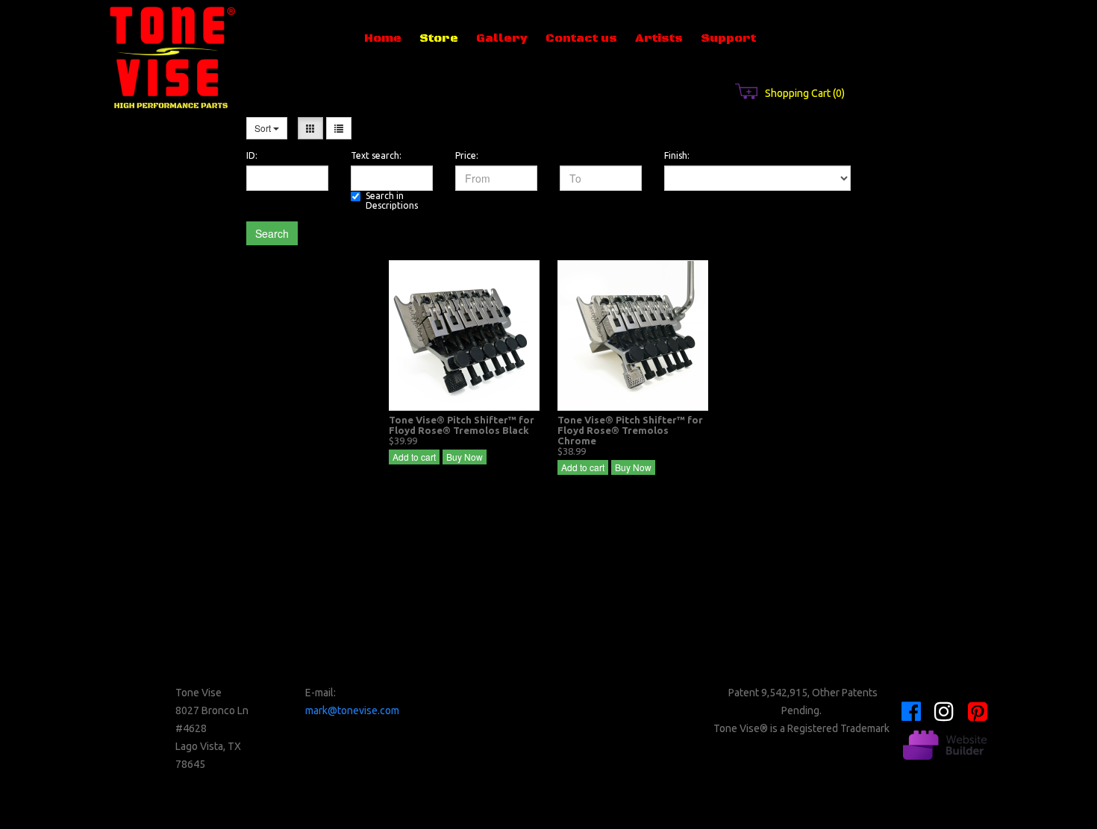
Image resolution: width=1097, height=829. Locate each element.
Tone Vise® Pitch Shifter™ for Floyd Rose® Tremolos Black (461, 424)
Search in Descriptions (392, 200)
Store (438, 38)
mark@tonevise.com (352, 710)
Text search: (376, 155)
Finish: (677, 155)
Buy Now (464, 456)
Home (382, 38)
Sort (263, 128)
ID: (251, 155)
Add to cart (414, 456)
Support (728, 38)
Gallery (502, 38)
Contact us (581, 38)
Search (272, 233)
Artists (659, 38)
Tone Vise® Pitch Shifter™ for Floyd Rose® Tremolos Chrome (630, 430)
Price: (466, 155)
